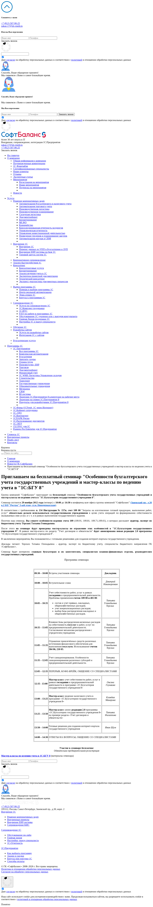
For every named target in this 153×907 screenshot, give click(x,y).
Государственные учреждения (34, 383)
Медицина (24, 389)
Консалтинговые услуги (31, 268)
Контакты (12, 442)
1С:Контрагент (20, 415)
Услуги (10, 198)
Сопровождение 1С (23, 303)
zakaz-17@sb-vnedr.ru (12, 26)
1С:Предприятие (9, 848)
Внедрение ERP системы (20, 822)
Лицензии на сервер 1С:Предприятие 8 (39, 399)
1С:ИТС (23, 311)
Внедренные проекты (18, 437)
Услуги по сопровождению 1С (34, 305)
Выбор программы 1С (24, 287)
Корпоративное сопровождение (29, 260)
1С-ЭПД (17, 423)
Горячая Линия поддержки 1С (34, 319)
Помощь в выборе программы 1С (36, 289)
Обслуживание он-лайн (19, 835)
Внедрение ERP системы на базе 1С (37, 252)
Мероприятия (20, 179)
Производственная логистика (34, 209)
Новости (17, 193)
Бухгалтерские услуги (24, 340)
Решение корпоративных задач (29, 201)
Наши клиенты (21, 171)
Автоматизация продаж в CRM (35, 238)
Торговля (24, 367)
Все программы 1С (29, 351)
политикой (76, 60)
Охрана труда (26, 362)
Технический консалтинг (32, 279)
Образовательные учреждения (34, 386)
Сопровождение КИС (18, 825)
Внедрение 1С (20, 244)
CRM (22, 391)
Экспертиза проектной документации (38, 276)
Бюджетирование (28, 220)
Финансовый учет (28, 372)
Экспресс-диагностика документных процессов (43, 281)
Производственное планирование (36, 211)
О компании (13, 158)
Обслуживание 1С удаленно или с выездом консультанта (48, 316)
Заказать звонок (9, 41)
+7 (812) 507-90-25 (10, 23)
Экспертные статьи (23, 177)
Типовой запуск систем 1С (33, 254)
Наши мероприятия (29, 185)
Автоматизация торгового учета (35, 206)
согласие (10, 60)
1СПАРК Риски (21, 418)
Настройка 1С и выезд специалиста (37, 321)
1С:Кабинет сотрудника (25, 410)
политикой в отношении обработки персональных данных (47, 899)
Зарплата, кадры (27, 359)
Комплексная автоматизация (33, 354)
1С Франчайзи (20, 166)
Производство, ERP (29, 364)
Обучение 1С (20, 327)
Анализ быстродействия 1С (27, 262)
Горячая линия (14, 837)
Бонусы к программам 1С (32, 297)
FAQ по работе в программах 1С (35, 313)
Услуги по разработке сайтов (34, 332)
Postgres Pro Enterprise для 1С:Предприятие (35, 429)
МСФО (23, 222)
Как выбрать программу (19, 853)
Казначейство (26, 225)
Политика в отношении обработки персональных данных (30, 869)
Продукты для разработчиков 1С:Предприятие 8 (43, 402)
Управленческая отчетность (33, 230)
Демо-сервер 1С (27, 295)
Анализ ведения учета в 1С (33, 273)
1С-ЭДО (17, 413)
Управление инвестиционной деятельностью (42, 233)
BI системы (25, 394)
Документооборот (28, 217)
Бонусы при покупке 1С (19, 858)
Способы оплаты (16, 861)
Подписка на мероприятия (32, 187)
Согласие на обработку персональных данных (24, 871)
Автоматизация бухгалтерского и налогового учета (45, 203)
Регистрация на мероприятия (34, 182)
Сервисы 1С (13, 434)
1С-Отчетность (15, 843)
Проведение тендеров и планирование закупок (43, 236)
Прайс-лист (13, 440)
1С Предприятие (21, 348)
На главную (13, 155)
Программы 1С (15, 346)
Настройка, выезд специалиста (23, 840)
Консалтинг (19, 265)
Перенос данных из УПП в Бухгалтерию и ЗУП (43, 249)
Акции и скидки (15, 856)
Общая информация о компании (29, 160)
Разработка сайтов (22, 330)
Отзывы (17, 174)
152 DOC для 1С (21, 426)
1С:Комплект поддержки (32, 308)
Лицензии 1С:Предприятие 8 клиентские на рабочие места (49, 397)
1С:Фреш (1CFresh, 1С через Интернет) (33, 407)
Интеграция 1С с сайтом (31, 335)
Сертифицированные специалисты (31, 169)
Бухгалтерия (25, 356)
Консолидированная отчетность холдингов (41, 228)
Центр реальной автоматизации (35, 292)
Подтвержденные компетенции (29, 163)
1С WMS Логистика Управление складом (40, 375)
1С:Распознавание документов (29, 421)
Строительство (26, 378)
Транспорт (24, 380)
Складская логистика (30, 214)
